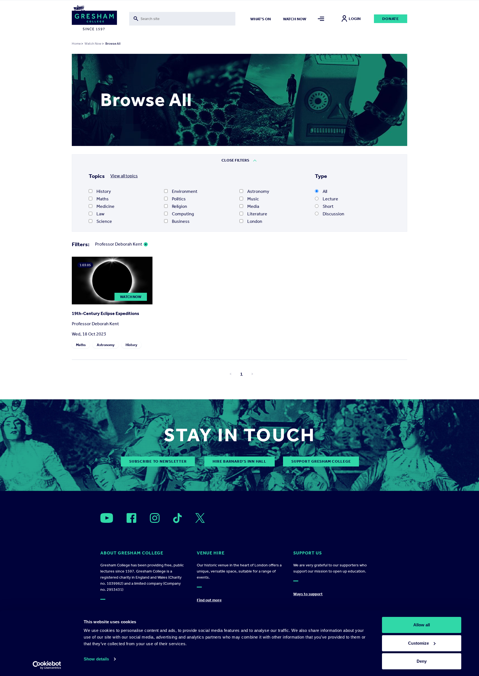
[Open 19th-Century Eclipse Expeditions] (112, 303)
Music (253, 198)
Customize (418, 643)
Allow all (421, 624)
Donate (390, 18)
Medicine (105, 206)
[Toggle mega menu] (321, 18)
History (103, 191)
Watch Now (93, 44)
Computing (183, 213)
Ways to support (308, 594)
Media (253, 206)
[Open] (106, 518)
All (325, 191)
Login (355, 18)
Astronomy (258, 191)
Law (100, 213)
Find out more (209, 600)
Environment (184, 191)
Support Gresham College (321, 461)
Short (328, 206)
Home (76, 44)
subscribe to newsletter (158, 461)
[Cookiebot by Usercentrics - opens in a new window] (47, 665)
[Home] (94, 18)
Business (181, 221)
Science (104, 221)
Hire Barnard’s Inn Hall (239, 461)
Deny (422, 661)
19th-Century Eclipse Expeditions (105, 313)
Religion (179, 206)
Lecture (330, 198)
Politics (179, 198)
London (254, 221)
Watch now (294, 19)
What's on (260, 19)
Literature (257, 213)
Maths (102, 198)
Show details (96, 659)
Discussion (333, 213)
